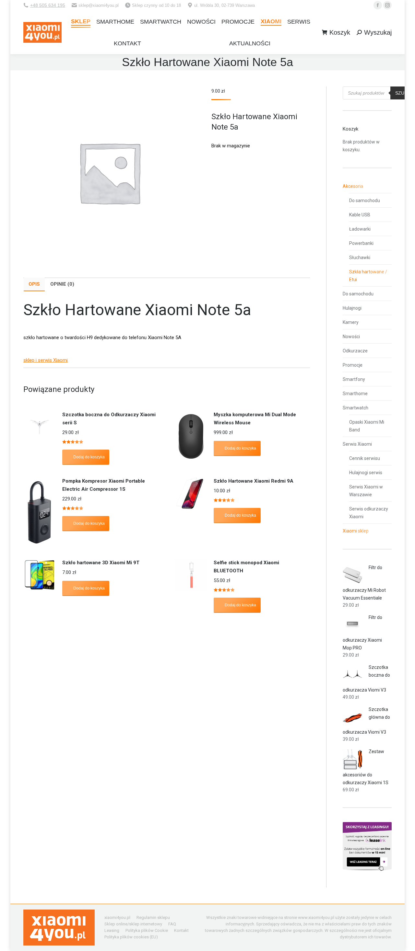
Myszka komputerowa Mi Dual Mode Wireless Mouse (255, 419)
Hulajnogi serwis (365, 472)
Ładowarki (360, 229)
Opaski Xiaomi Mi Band (366, 425)
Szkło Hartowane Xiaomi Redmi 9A (253, 481)
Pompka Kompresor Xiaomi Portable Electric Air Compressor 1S (103, 485)
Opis (34, 284)
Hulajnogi (352, 308)
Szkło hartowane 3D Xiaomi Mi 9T (100, 563)
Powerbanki (361, 243)
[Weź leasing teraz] (367, 869)
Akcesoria (353, 186)
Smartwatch (355, 407)
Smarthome (355, 393)
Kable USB (359, 214)
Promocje (352, 365)
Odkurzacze (355, 350)
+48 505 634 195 (47, 5)
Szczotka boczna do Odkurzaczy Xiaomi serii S (109, 419)
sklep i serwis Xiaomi (45, 360)
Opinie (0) (62, 284)
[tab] (34, 284)
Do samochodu (364, 200)
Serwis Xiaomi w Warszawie (366, 490)
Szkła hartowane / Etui (368, 275)
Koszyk (339, 32)
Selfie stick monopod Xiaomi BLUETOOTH (246, 567)
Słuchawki (359, 257)
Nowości (351, 336)
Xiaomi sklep (356, 530)
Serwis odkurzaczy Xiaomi (368, 512)
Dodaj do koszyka (89, 457)
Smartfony (354, 379)
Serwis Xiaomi (357, 444)
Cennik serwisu (364, 458)
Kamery (351, 322)
